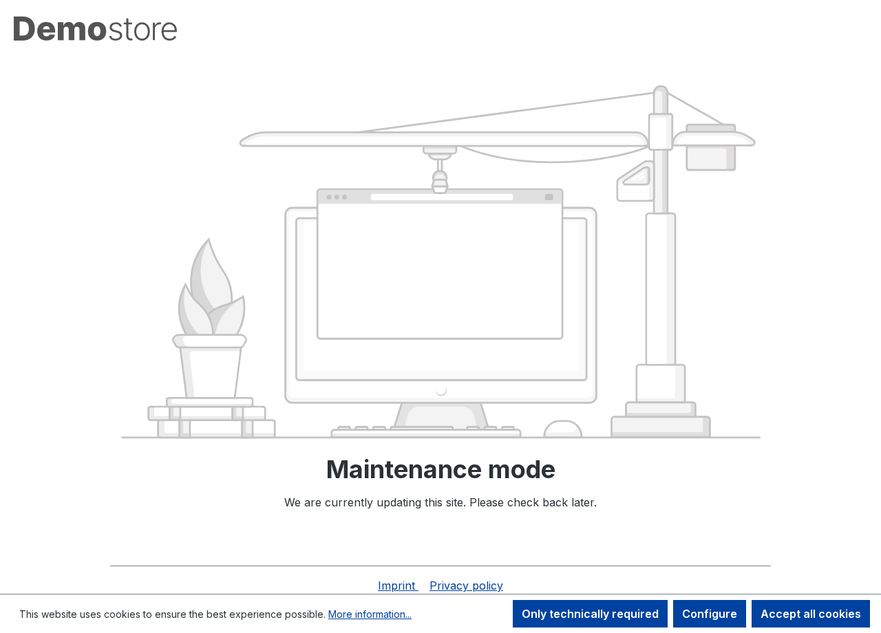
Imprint (398, 585)
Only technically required (590, 614)
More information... (370, 614)
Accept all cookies (811, 614)
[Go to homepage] (95, 29)
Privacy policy (466, 585)
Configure (709, 614)
